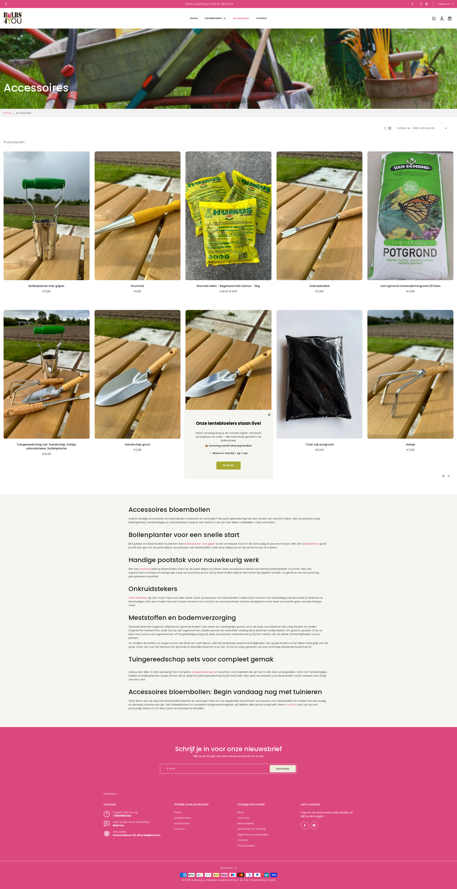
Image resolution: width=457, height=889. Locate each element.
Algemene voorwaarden (252, 834)
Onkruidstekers (138, 598)
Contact (179, 829)
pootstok (145, 569)
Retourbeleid (245, 823)
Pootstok (137, 286)
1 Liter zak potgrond (319, 444)
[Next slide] (412, 4)
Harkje (410, 444)
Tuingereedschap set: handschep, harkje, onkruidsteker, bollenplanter (46, 446)
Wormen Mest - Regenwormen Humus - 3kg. (228, 286)
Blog (240, 812)
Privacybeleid (245, 845)
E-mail (171, 768)
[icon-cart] (449, 18)
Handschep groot (137, 444)
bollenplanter (310, 544)
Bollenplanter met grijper (46, 286)
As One (244, 880)
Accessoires (182, 823)
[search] (434, 18)
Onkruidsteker (319, 286)
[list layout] (385, 128)
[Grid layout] (390, 128)
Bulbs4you (198, 880)
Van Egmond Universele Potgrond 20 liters (410, 286)
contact (291, 704)
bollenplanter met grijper (199, 544)
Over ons (243, 818)
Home (7, 113)
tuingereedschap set (205, 672)
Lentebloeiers (182, 818)
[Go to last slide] (6, 4)
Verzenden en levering (251, 829)
